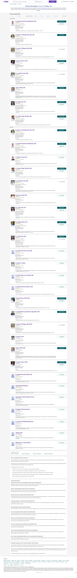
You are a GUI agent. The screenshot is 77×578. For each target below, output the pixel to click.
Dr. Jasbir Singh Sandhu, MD (24, 116)
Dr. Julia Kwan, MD (21, 236)
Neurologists (67, 560)
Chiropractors (23, 560)
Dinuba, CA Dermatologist (26, 453)
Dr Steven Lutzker (20, 263)
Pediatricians (39, 561)
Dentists (26, 560)
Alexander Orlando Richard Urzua (25, 397)
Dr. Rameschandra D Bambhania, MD (26, 21)
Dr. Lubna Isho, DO (21, 102)
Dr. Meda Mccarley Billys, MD (24, 374)
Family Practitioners (48, 560)
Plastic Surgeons (44, 561)
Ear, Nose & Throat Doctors (36, 560)
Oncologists (12, 561)
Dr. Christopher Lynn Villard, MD (24, 275)
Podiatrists (48, 561)
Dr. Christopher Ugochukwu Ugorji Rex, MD (28, 311)
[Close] (76, 573)
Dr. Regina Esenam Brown (23, 409)
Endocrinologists (43, 560)
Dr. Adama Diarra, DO (21, 222)
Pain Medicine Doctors (34, 561)
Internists (64, 560)
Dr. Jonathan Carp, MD (22, 73)
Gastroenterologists (54, 560)
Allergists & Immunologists (7, 560)
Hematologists (60, 560)
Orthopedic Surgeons (27, 561)
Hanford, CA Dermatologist (37, 453)
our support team (32, 553)
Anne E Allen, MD (20, 87)
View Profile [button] (41, 30)
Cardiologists (18, 560)
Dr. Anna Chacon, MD (21, 61)
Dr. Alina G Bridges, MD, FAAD (24, 48)
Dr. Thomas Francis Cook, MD (24, 250)
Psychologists (57, 561)
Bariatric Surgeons (13, 560)
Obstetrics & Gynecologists (7, 561)
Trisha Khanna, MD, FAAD (23, 298)
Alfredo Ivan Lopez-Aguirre (23, 442)
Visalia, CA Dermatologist (15, 453)
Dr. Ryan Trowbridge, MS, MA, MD (25, 35)
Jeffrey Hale (19, 432)
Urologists (66, 561)
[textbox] (24, 1)
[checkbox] (28, 16)
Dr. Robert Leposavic (21, 157)
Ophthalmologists (17, 561)
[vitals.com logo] (6, 1)
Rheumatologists (62, 561)
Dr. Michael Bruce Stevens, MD (24, 286)
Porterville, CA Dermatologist (48, 453)
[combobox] (24, 1)
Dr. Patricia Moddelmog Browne (24, 421)
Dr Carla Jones (20, 336)
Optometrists (22, 561)
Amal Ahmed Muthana (22, 385)
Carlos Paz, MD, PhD (21, 195)
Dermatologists (30, 560)
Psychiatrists (52, 561)
